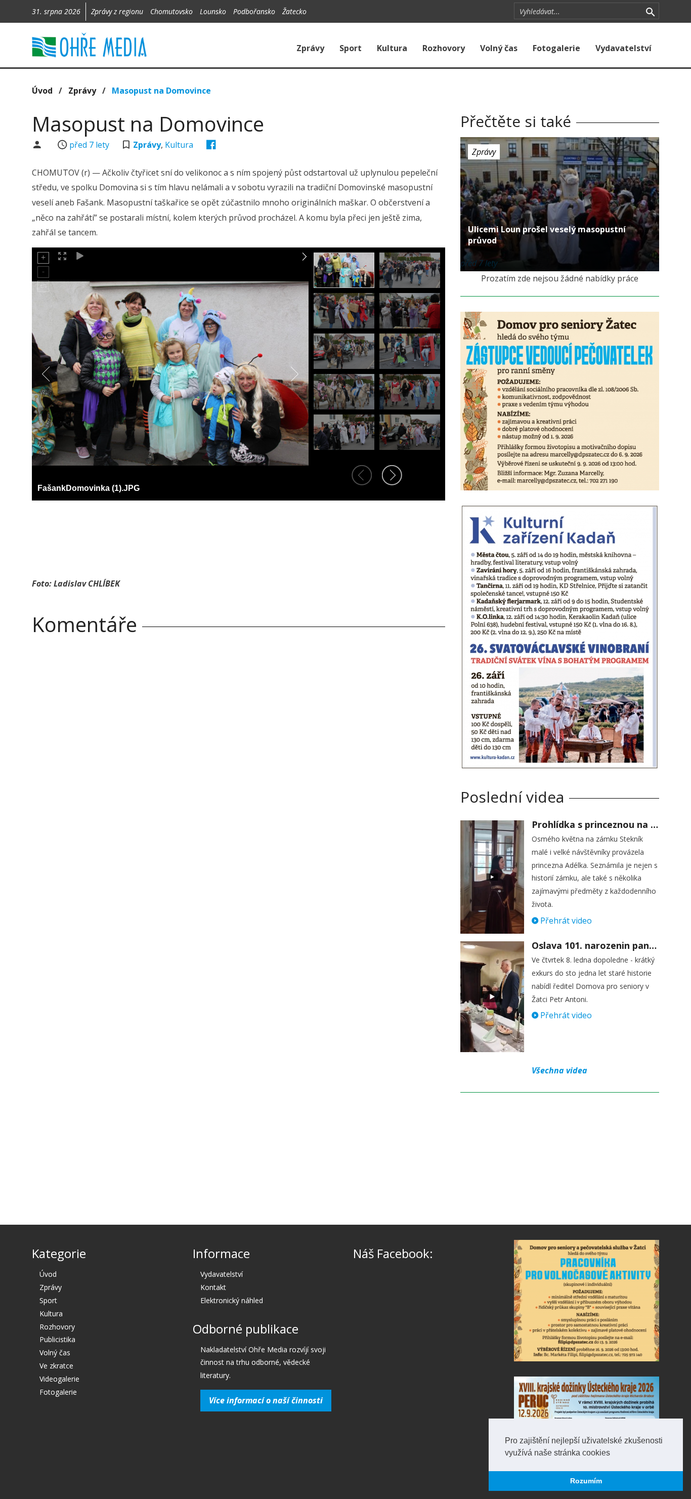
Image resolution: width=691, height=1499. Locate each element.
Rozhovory (443, 48)
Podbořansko (254, 11)
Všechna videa (559, 1070)
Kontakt (213, 1287)
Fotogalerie (556, 48)
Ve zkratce (56, 1365)
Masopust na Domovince (161, 90)
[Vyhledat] (650, 11)
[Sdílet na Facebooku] (211, 144)
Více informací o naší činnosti (266, 1400)
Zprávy (310, 48)
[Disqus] (238, 784)
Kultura (392, 48)
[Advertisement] (238, 536)
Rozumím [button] (586, 1481)
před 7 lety (89, 144)
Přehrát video (565, 920)
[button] (613, 1453)
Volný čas (498, 48)
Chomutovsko (171, 11)
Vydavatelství (623, 48)
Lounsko (213, 11)
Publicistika (57, 1339)
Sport (350, 48)
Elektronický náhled (231, 1300)
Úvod (42, 90)
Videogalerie (59, 1379)
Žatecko (294, 11)
